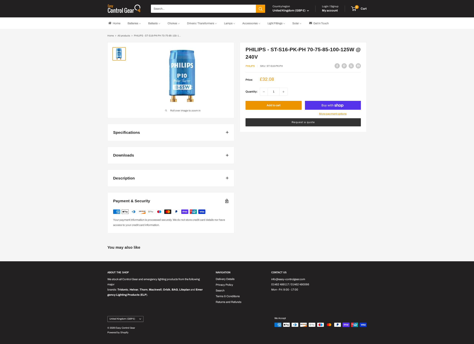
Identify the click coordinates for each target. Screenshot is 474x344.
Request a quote (303, 122)
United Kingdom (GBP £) (122, 319)
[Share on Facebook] (337, 65)
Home (110, 35)
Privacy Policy (224, 284)
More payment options (333, 114)
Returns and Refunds (228, 302)
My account (330, 10)
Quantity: (252, 91)
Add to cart (274, 105)
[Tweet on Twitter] (351, 65)
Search (220, 290)
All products (124, 35)
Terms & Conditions (228, 296)
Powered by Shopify (117, 332)
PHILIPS (250, 66)
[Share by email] (358, 65)
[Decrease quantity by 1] (264, 92)
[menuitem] (114, 23)
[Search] (260, 9)
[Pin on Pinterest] (344, 65)
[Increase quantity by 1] (283, 92)
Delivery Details (225, 279)
